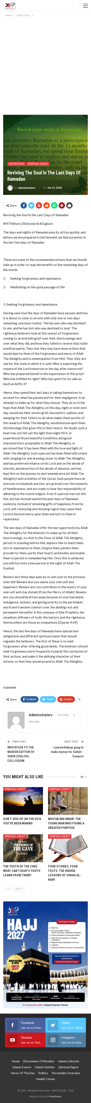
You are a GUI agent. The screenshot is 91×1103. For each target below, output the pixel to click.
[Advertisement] (45, 65)
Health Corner (45, 1079)
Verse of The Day (23, 1073)
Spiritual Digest (38, 163)
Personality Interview (66, 1073)
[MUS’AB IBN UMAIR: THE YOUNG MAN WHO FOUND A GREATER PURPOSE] (68, 801)
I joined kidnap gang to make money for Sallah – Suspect (67, 752)
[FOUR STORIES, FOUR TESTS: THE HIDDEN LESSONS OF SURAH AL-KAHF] (68, 848)
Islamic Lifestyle (68, 1061)
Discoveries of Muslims (38, 1061)
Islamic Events (21, 1067)
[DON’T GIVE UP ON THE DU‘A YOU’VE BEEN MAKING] (23, 801)
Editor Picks (16, 163)
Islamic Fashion (45, 1067)
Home (16, 1061)
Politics (43, 1073)
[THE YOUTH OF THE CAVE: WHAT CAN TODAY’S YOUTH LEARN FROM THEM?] (23, 848)
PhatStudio (55, 1096)
